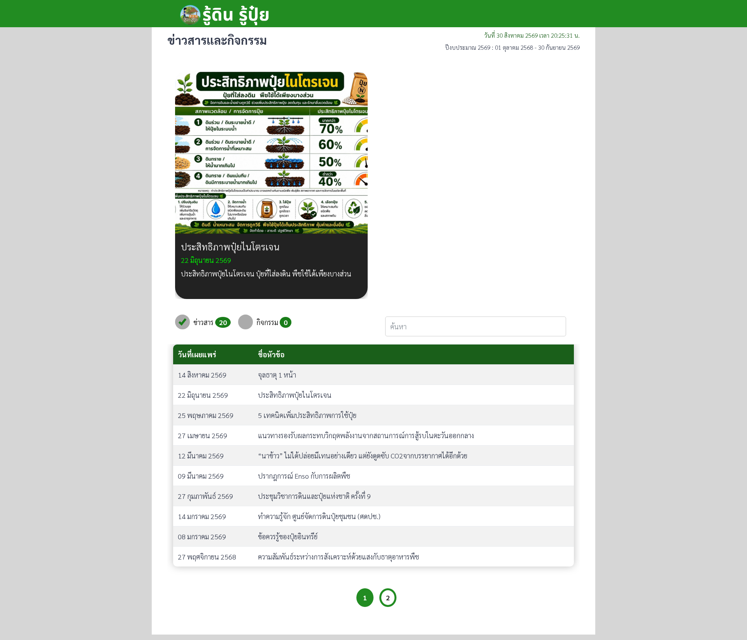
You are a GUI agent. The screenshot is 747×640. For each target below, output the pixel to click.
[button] (189, 184)
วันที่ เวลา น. (532, 35)
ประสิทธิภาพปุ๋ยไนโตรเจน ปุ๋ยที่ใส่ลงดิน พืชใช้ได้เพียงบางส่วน (266, 273)
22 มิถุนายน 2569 (206, 259)
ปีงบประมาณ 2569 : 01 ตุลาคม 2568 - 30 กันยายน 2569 (512, 47)
